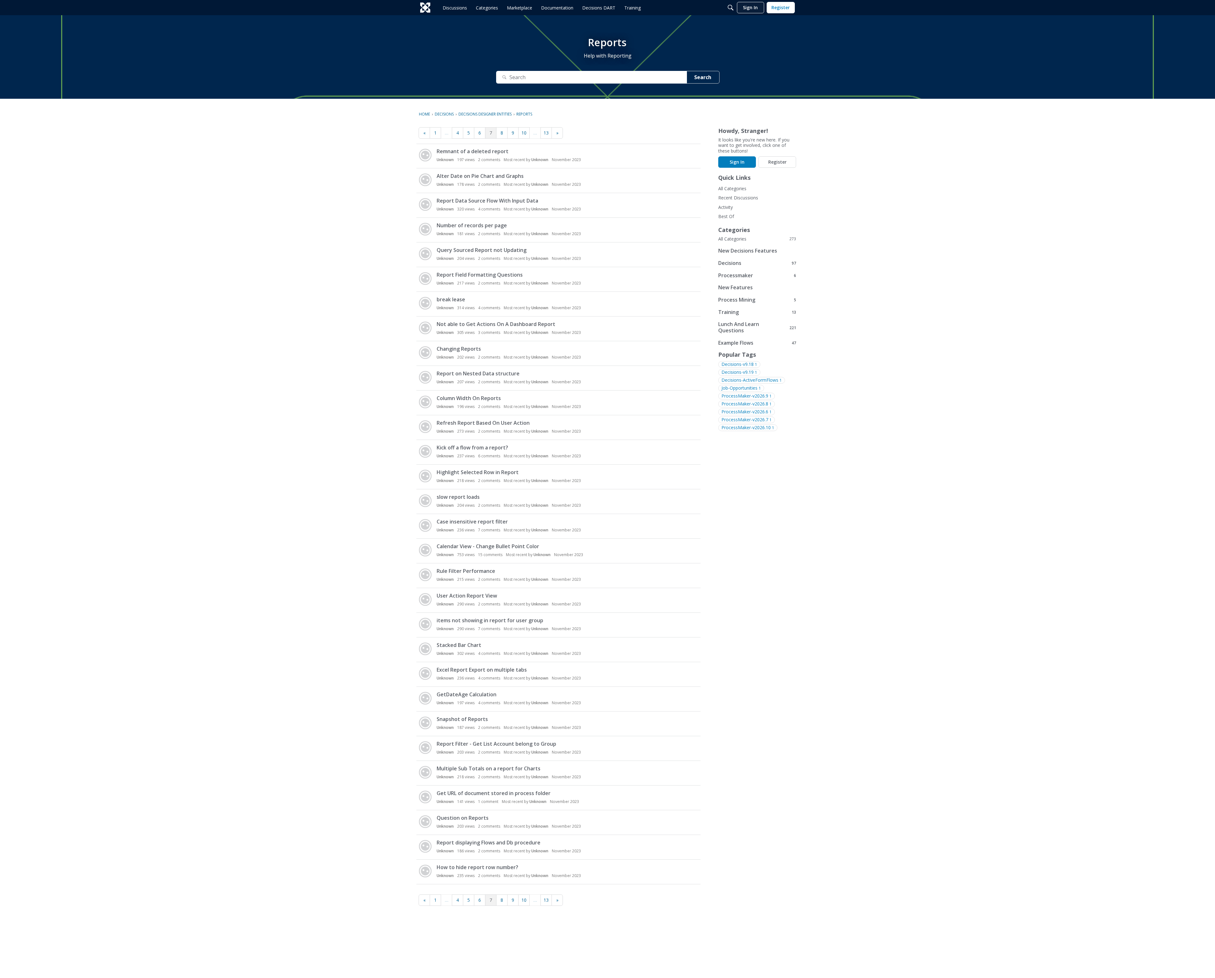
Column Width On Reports (469, 398)
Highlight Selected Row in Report (478, 472)
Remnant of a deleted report (472, 151)
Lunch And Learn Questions (757, 327)
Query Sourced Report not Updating (481, 250)
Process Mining (757, 299)
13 (546, 133)
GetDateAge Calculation (466, 694)
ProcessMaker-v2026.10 (747, 427)
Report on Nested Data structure (478, 373)
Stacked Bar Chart (459, 645)
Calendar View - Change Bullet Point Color (488, 546)
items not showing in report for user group (490, 620)
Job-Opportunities (741, 388)
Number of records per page (472, 225)
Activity (725, 207)
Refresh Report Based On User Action (483, 422)
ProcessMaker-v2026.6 (746, 412)
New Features (735, 287)
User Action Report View (467, 595)
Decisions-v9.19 (739, 372)
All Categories (732, 188)
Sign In (737, 162)
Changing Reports (459, 348)
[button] (425, 155)
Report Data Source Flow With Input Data (487, 200)
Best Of (726, 216)
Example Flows (757, 342)
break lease (451, 299)
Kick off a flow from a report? (472, 447)
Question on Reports (463, 817)
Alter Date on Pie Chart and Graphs (480, 175)
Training (757, 312)
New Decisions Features (747, 251)
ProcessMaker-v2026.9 (746, 396)
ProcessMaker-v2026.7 (746, 420)
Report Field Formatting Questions (480, 274)
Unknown (445, 159)
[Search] (730, 7)
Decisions (757, 263)
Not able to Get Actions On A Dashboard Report (496, 324)
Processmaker (757, 275)
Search (702, 77)
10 (523, 133)
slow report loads (458, 496)
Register (777, 162)
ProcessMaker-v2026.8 (746, 404)
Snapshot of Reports (462, 719)
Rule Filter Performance (466, 570)
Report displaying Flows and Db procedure (488, 842)
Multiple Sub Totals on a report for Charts (488, 768)
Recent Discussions (738, 198)
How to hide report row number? (477, 867)
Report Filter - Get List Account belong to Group (496, 743)
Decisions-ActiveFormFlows (751, 380)
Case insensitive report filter (472, 521)
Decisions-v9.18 (739, 364)
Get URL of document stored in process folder (494, 793)
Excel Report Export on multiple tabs (482, 669)
